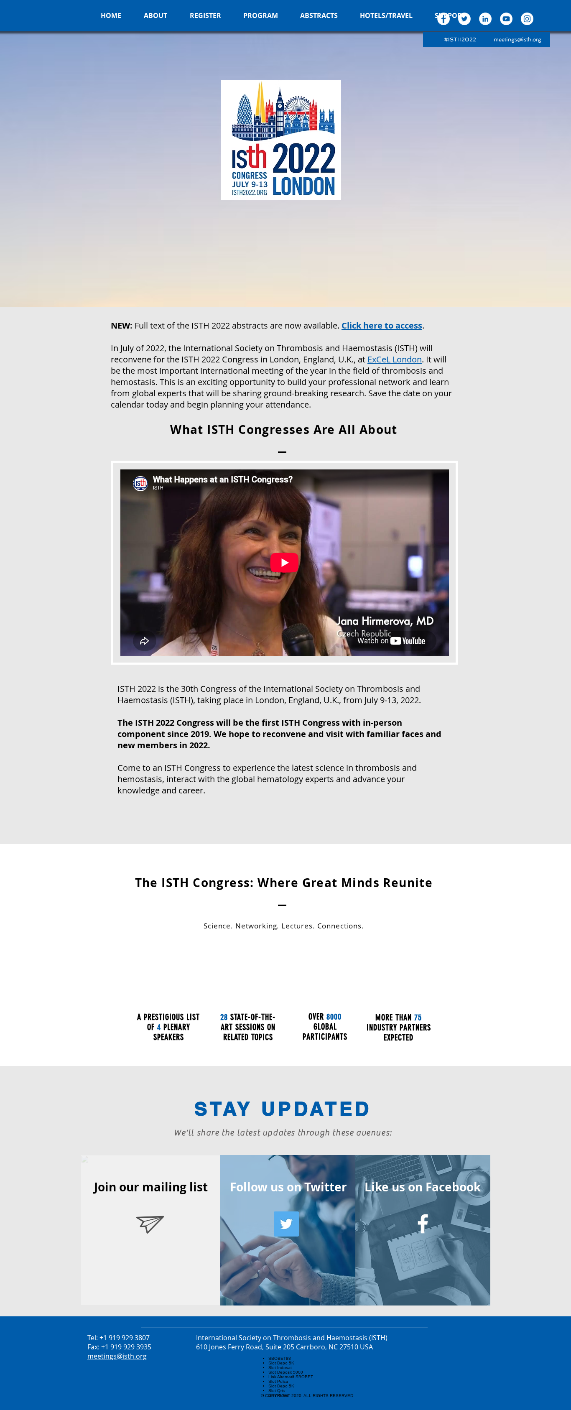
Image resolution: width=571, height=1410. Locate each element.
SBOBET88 (279, 1358)
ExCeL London (394, 359)
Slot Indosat (280, 1367)
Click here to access (382, 325)
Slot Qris (276, 1390)
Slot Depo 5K (281, 1363)
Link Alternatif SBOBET (290, 1376)
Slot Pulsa (278, 1381)
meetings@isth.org (517, 39)
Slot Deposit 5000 (285, 1372)
